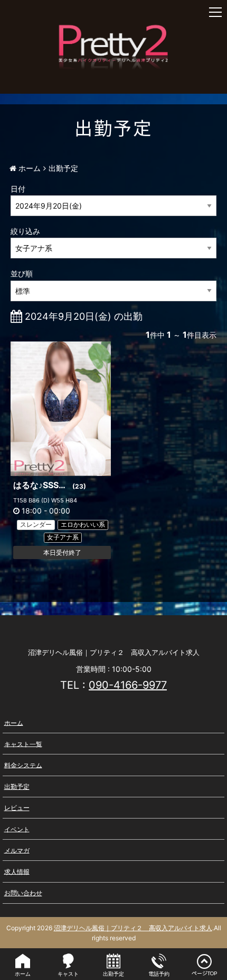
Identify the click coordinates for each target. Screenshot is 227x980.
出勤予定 (17, 786)
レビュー (17, 808)
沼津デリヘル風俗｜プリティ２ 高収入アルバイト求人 (133, 928)
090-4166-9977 (128, 685)
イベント (17, 829)
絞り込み (25, 231)
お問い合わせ (23, 893)
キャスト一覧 (23, 744)
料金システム (23, 765)
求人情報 (17, 871)
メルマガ (17, 850)
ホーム (13, 722)
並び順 (22, 273)
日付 (18, 188)
